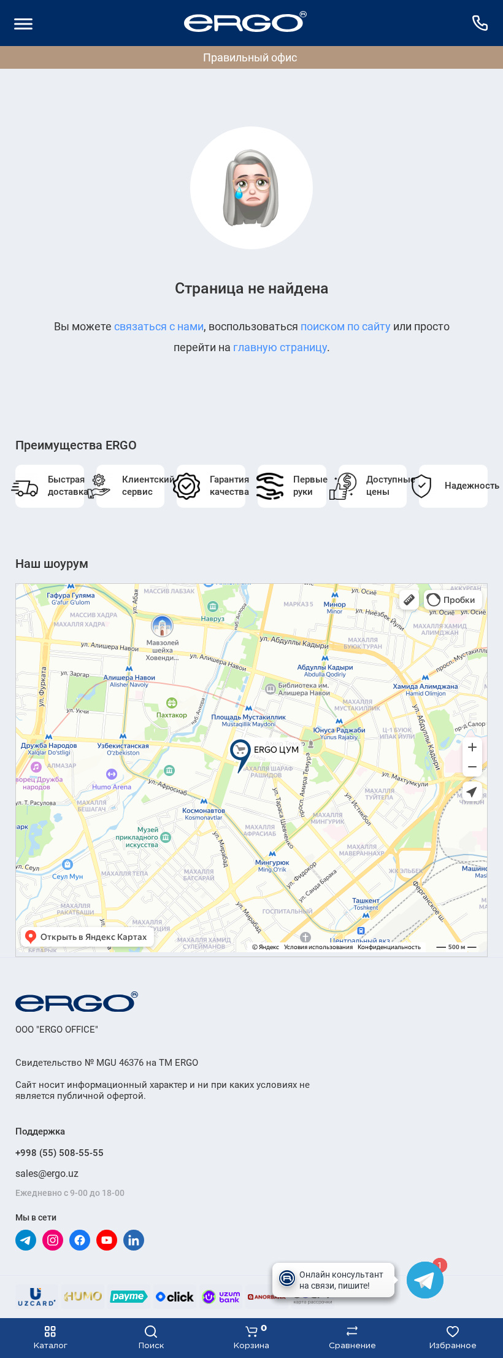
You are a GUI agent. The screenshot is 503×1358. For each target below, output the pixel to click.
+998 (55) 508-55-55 (59, 1152)
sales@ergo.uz (47, 1173)
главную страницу (280, 347)
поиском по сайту (346, 326)
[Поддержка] (480, 23)
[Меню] (23, 23)
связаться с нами (159, 326)
